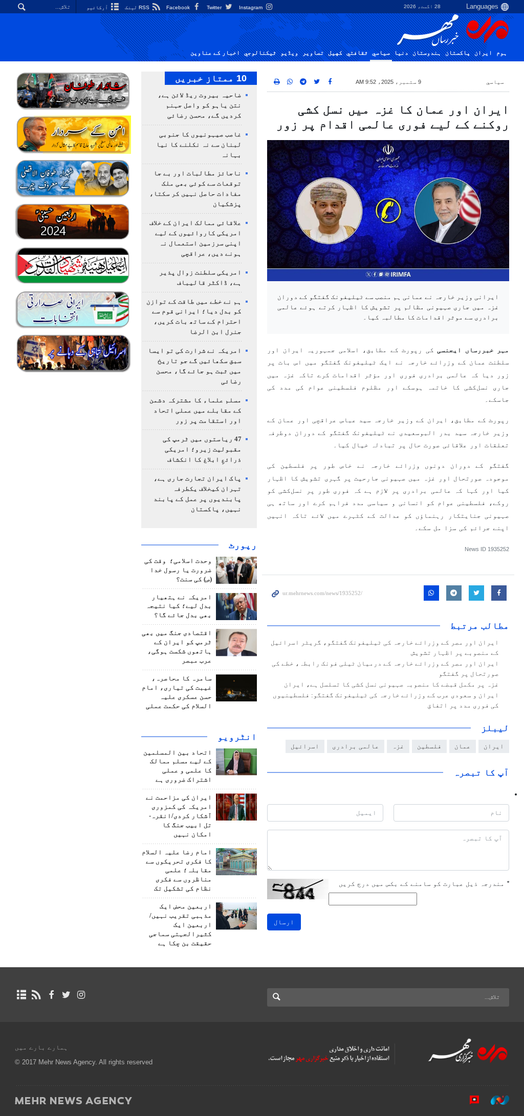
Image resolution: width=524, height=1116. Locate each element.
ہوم (501, 52)
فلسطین (429, 746)
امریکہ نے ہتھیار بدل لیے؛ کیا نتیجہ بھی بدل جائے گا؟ (179, 606)
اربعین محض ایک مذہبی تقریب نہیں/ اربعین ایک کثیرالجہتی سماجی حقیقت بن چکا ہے (180, 925)
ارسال (284, 922)
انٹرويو (237, 737)
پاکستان (457, 52)
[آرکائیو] (21, 995)
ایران (483, 52)
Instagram (251, 7)
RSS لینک (138, 7)
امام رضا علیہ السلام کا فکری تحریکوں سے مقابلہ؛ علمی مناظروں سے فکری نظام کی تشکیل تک (177, 871)
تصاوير (313, 52)
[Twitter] (66, 995)
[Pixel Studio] (469, 1100)
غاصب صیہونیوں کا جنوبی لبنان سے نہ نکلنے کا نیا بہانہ (199, 144)
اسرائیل (305, 746)
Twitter (215, 7)
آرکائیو (98, 7)
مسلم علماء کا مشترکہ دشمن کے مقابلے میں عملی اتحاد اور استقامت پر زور (195, 410)
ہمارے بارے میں (41, 1047)
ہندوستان (426, 52)
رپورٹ (243, 545)
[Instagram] (81, 995)
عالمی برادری (355, 746)
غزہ (398, 746)
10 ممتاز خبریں (211, 78)
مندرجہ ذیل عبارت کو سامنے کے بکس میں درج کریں (424, 883)
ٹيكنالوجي (260, 52)
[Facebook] (51, 995)
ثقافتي (357, 52)
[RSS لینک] (36, 995)
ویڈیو (289, 52)
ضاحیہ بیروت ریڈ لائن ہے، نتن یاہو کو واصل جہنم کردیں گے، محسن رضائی (200, 105)
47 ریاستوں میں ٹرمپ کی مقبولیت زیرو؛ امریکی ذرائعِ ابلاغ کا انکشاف (202, 449)
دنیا (401, 52)
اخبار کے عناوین (215, 52)
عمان (462, 746)
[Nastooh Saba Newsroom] (495, 1100)
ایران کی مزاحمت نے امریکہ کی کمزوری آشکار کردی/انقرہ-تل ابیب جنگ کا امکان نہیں (179, 816)
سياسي (381, 52)
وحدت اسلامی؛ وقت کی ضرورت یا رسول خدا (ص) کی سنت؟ (178, 570)
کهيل (335, 52)
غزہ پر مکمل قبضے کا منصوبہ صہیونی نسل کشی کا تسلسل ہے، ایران (391, 684)
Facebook (178, 7)
